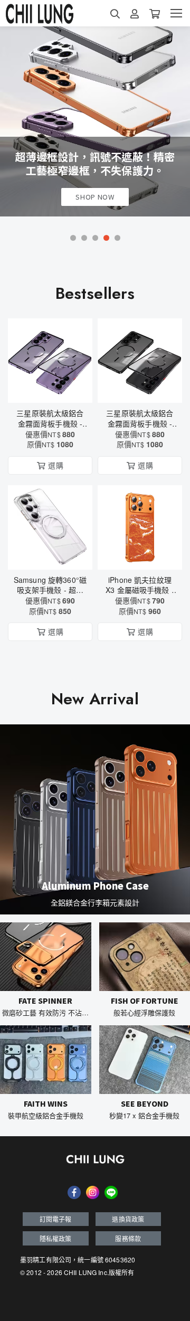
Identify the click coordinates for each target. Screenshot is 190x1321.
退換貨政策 (128, 1218)
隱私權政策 (56, 1238)
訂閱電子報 (56, 1218)
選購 (55, 388)
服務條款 (128, 1238)
